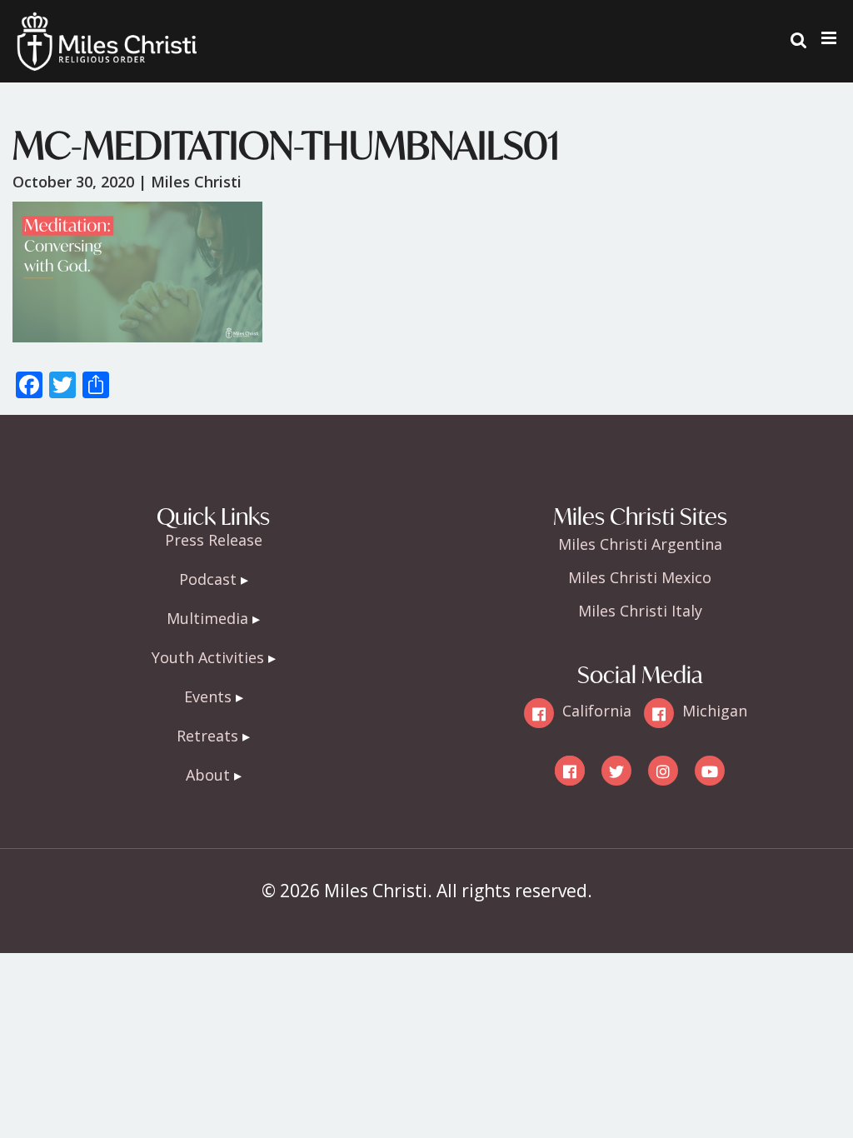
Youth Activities (208, 657)
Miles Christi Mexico (639, 577)
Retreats (207, 736)
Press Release (213, 540)
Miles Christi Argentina (640, 544)
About (208, 775)
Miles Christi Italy (640, 611)
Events (208, 696)
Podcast (208, 579)
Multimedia (207, 618)
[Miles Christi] (107, 25)
